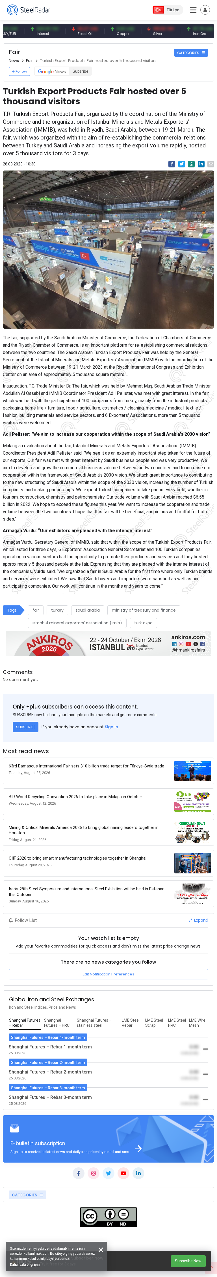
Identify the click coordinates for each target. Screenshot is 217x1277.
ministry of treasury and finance (144, 610)
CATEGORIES (188, 53)
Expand (200, 920)
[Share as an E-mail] (210, 164)
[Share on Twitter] (181, 164)
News (14, 60)
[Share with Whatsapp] (191, 164)
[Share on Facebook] (171, 164)
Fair (29, 60)
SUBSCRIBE (25, 727)
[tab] (25, 1023)
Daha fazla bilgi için (25, 1265)
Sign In (111, 727)
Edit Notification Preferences (108, 974)
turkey (57, 610)
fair (35, 610)
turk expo (143, 623)
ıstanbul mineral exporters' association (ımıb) (77, 623)
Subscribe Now (188, 1261)
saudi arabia (88, 610)
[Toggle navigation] (205, 10)
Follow (21, 71)
